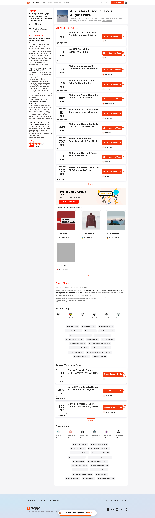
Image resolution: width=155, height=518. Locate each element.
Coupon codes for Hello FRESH (79, 347)
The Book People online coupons (83, 474)
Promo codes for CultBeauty (80, 452)
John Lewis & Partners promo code (99, 448)
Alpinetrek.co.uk (63, 233)
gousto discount (102, 474)
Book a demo (31, 500)
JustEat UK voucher (89, 326)
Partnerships (42, 500)
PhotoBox (58, 435)
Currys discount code (78, 448)
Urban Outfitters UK (85, 435)
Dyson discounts (89, 478)
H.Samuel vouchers (93, 339)
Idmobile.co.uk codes (73, 478)
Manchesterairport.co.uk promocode (100, 343)
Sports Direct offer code (74, 330)
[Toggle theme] (126, 2)
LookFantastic (72, 435)
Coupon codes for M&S (107, 326)
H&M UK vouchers (73, 326)
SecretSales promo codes (103, 335)
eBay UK (70, 317)
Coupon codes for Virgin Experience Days (99, 352)
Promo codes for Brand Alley (100, 465)
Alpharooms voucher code (77, 457)
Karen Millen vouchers (76, 352)
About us (109, 500)
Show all (91, 184)
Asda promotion (91, 330)
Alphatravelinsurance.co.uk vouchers (81, 335)
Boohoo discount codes (107, 330)
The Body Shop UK (121, 317)
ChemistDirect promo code (106, 478)
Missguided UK (120, 435)
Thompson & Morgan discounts (102, 347)
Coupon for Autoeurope (82, 356)
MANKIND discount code (80, 465)
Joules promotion (108, 339)
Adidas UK (107, 317)
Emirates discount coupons (100, 444)
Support (125, 500)
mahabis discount (79, 461)
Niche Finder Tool (54, 500)
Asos (81, 317)
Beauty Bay (95, 317)
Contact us (117, 500)
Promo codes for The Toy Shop (98, 461)
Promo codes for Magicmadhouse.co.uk (100, 457)
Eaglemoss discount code (78, 343)
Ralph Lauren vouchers (100, 356)
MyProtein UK (96, 435)
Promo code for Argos (81, 444)
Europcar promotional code (75, 339)
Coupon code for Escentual (100, 469)
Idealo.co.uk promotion (80, 469)
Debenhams (107, 435)
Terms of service (55, 511)
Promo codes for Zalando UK (101, 452)
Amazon (58, 317)
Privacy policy (45, 511)
